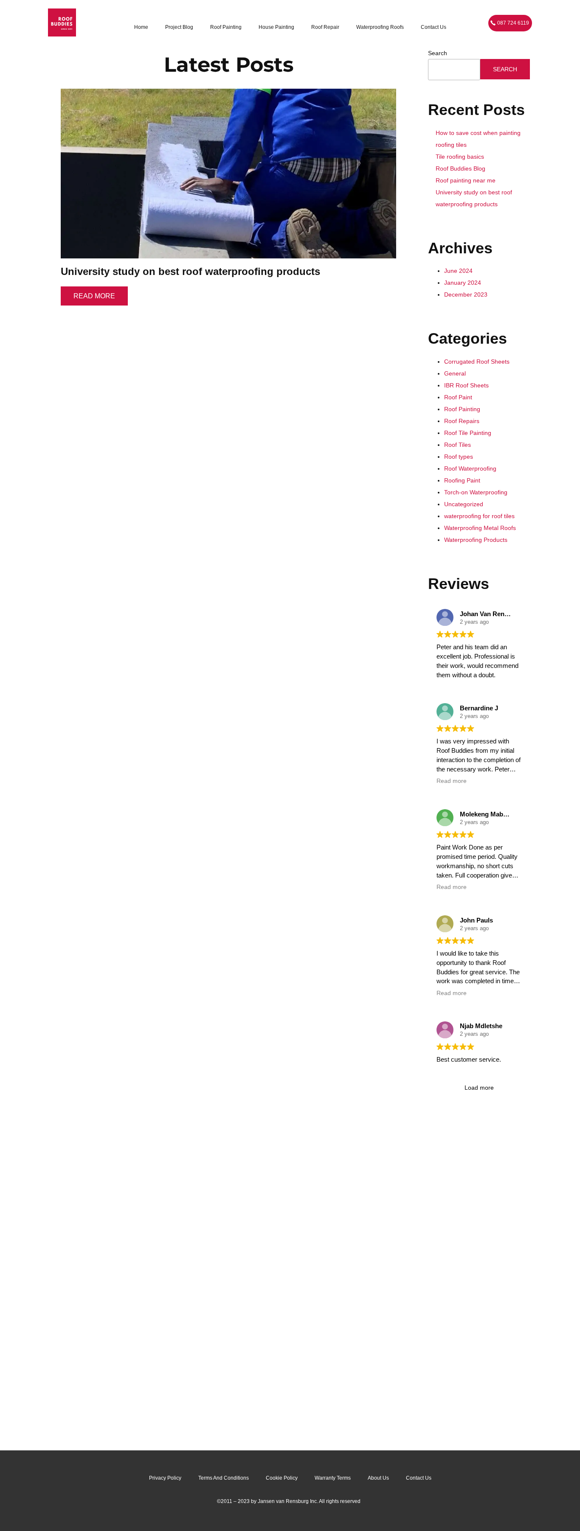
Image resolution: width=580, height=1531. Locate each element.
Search (437, 53)
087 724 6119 (513, 23)
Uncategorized (463, 504)
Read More (94, 296)
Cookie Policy (282, 1478)
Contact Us (433, 27)
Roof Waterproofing (470, 468)
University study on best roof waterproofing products (190, 271)
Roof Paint (458, 397)
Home (141, 27)
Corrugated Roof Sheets (477, 361)
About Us (378, 1478)
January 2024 (462, 282)
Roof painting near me (466, 180)
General (455, 373)
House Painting (276, 27)
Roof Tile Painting (467, 432)
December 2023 (465, 294)
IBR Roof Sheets (466, 385)
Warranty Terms (333, 1478)
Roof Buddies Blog (460, 168)
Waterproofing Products (475, 539)
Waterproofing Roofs (380, 27)
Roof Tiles (457, 444)
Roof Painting (226, 27)
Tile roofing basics (460, 156)
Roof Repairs (461, 421)
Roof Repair (325, 27)
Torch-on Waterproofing (475, 492)
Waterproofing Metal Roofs (480, 527)
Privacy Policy (165, 1478)
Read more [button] (451, 781)
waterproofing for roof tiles (479, 516)
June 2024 (458, 270)
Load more (479, 1087)
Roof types (458, 456)
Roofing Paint (462, 480)
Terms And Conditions (223, 1478)
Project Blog (179, 27)
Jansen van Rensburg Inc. (288, 1501)
